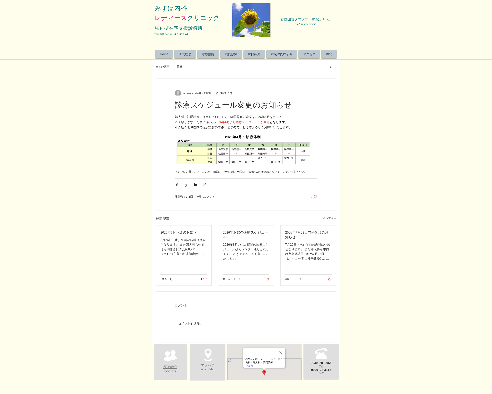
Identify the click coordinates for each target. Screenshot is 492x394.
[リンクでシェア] (205, 185)
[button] (331, 66)
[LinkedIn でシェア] (195, 185)
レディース (171, 17)
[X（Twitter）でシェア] (186, 185)
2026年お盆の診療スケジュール (245, 234)
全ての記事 (162, 66)
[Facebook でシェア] (177, 185)
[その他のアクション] (314, 93)
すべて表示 (329, 218)
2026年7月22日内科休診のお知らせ (306, 234)
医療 (179, 66)
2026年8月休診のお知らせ (180, 232)
